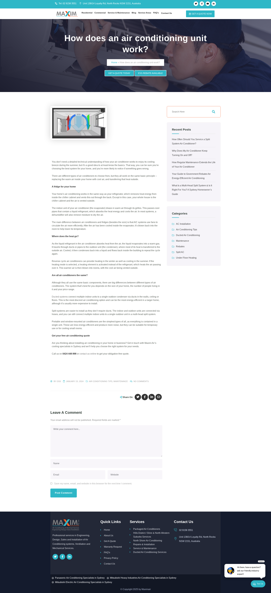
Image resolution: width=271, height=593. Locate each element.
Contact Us (109, 564)
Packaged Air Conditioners (146, 529)
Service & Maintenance (145, 548)
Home (114, 62)
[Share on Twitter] (138, 397)
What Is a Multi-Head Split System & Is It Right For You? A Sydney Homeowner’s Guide (192, 189)
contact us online (87, 354)
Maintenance (120, 381)
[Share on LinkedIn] (151, 397)
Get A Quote (110, 541)
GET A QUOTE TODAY (119, 73)
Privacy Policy (111, 558)
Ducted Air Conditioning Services (149, 552)
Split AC (180, 252)
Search (213, 111)
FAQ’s (107, 552)
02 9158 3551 (186, 530)
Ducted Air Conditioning (188, 235)
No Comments (141, 381)
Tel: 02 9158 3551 (67, 3)
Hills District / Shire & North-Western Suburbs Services (151, 535)
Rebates (180, 246)
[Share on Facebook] (145, 397)
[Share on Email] (158, 397)
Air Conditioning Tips (100, 381)
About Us (108, 535)
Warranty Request (113, 547)
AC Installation (183, 224)
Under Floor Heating (186, 258)
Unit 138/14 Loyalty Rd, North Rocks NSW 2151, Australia (111, 3)
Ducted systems (60, 297)
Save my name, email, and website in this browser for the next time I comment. (93, 483)
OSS (59, 381)
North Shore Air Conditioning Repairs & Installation (147, 542)
